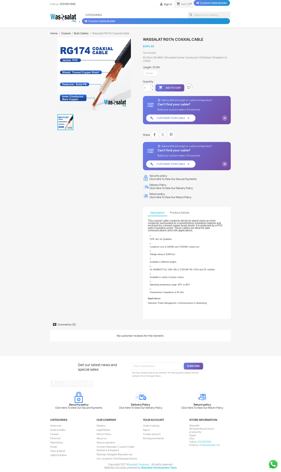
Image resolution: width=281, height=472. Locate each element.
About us (102, 438)
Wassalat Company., (138, 464)
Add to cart (170, 87)
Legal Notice (103, 429)
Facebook (54, 384)
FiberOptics (56, 442)
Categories (93, 15)
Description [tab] (157, 212)
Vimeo (82, 384)
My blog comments (153, 438)
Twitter (61, 384)
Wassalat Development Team (159, 467)
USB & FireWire (58, 455)
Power (53, 446)
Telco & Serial (57, 451)
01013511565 (68, 4)
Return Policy (104, 434)
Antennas (55, 425)
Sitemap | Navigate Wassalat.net (114, 454)
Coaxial (54, 434)
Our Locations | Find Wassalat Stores (117, 458)
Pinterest (171, 134)
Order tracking (151, 425)
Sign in (146, 429)
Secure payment (106, 442)
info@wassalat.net (209, 444)
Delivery (101, 425)
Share (154, 134)
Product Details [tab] (179, 212)
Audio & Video (58, 429)
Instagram (89, 384)
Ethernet (55, 438)
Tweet (163, 134)
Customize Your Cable (170, 118)
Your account (153, 420)
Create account (152, 434)
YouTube (68, 384)
